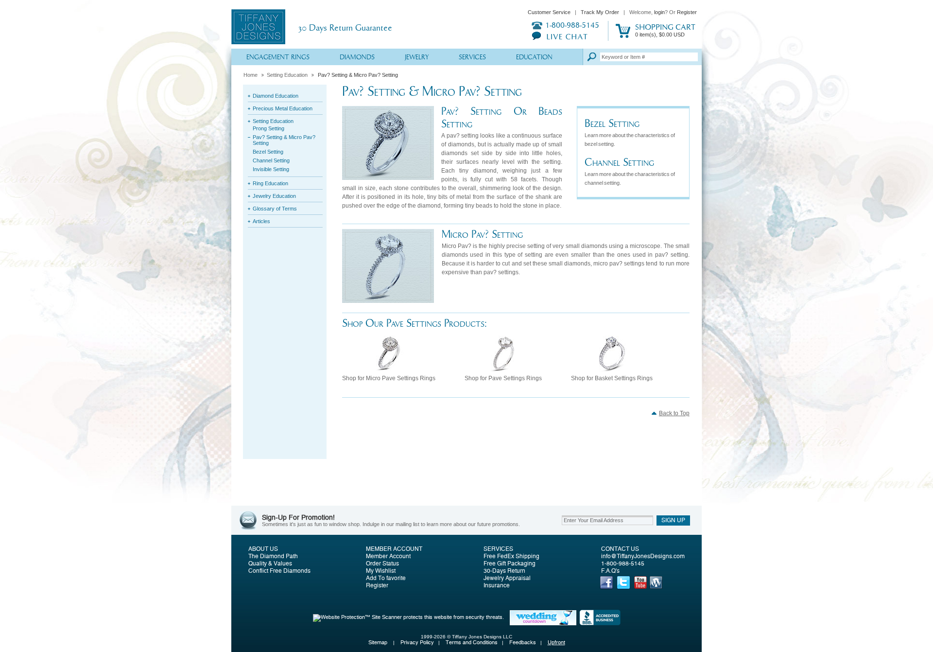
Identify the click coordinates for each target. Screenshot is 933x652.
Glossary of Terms (275, 208)
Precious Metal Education (282, 108)
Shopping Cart (665, 30)
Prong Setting (268, 128)
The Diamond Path (273, 556)
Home (250, 75)
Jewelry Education (274, 196)
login (659, 12)
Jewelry (417, 57)
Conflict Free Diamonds (279, 570)
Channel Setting (271, 160)
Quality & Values (270, 563)
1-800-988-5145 (622, 563)
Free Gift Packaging (510, 563)
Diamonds (357, 57)
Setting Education (287, 75)
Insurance (497, 585)
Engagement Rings (278, 57)
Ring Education (270, 183)
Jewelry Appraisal (507, 578)
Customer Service (549, 12)
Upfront (556, 642)
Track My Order (600, 12)
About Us (263, 549)
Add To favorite (386, 578)
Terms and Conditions (472, 642)
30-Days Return (504, 570)
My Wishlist (381, 570)
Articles (261, 221)
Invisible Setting (271, 169)
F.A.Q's (610, 570)
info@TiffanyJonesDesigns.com (643, 556)
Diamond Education (275, 96)
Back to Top (674, 413)
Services (472, 57)
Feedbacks (522, 642)
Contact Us (620, 549)
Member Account (394, 549)
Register (687, 12)
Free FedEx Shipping (511, 556)
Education (534, 57)
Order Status (382, 563)
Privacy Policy (417, 642)
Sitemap (378, 642)
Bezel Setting (268, 152)
